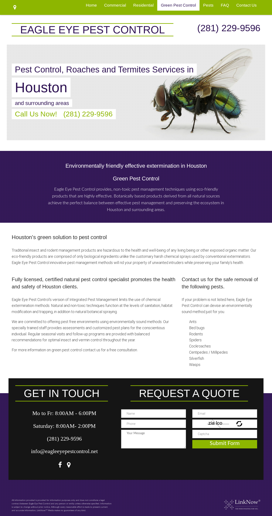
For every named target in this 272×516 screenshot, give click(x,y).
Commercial (115, 5)
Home (91, 5)
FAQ (225, 5)
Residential (143, 5)
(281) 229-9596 (228, 28)
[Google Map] (69, 466)
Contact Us (246, 5)
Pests (208, 5)
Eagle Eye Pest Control (92, 30)
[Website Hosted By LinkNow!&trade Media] (242, 503)
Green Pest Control (178, 5)
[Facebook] (60, 466)
